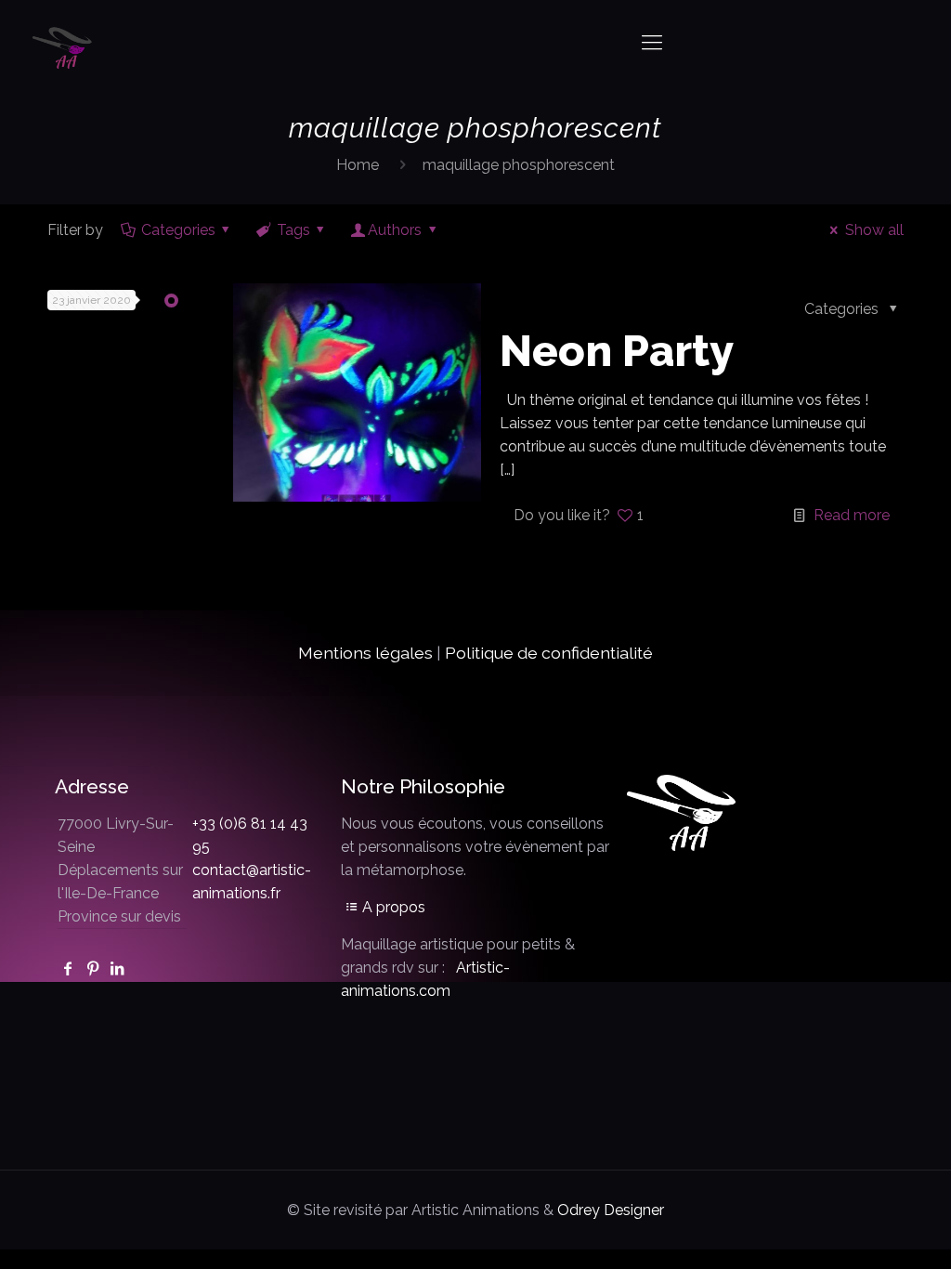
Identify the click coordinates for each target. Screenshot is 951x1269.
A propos (393, 907)
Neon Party (617, 350)
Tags (293, 230)
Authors (395, 230)
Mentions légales (365, 652)
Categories (178, 230)
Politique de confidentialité (549, 652)
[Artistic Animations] (64, 42)
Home (357, 165)
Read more (852, 515)
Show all (874, 230)
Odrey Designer (610, 1210)
